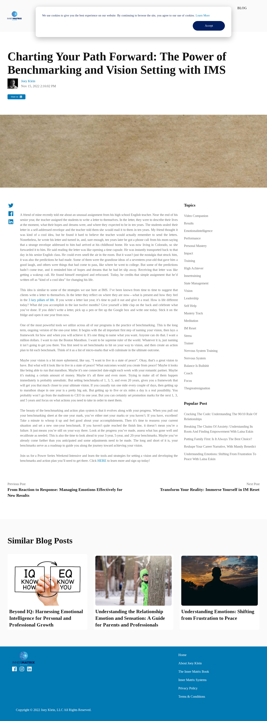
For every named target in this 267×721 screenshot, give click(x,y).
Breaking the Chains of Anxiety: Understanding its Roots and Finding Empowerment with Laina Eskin (218, 429)
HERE (102, 460)
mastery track (193, 313)
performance (192, 238)
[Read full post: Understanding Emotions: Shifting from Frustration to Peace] (219, 581)
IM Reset (190, 328)
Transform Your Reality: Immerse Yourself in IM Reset (209, 489)
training (189, 261)
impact (188, 253)
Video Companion (196, 216)
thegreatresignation (197, 388)
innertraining (192, 276)
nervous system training (201, 350)
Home (182, 655)
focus (188, 380)
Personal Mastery (195, 246)
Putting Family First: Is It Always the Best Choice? (218, 439)
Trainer (188, 343)
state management (196, 283)
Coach (188, 373)
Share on (14, 97)
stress (188, 335)
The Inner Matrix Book (193, 671)
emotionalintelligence (198, 231)
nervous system (195, 358)
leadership (191, 298)
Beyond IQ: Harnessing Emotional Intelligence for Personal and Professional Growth (46, 618)
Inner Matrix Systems (192, 680)
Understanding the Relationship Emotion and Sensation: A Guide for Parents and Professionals (130, 618)
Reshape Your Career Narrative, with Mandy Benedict (220, 446)
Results (189, 223)
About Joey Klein (190, 663)
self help (190, 306)
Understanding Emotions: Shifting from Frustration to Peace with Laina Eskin (220, 456)
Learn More (203, 15)
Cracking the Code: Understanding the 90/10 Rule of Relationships (220, 416)
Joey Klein (28, 81)
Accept (209, 25)
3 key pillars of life (41, 300)
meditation (191, 321)
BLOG (242, 8)
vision (188, 291)
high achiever (193, 268)
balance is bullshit (196, 365)
